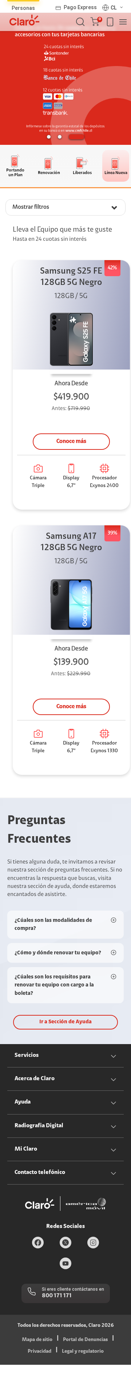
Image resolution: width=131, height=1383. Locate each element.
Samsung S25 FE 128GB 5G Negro (71, 277)
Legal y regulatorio (83, 1351)
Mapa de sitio (37, 1340)
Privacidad (39, 1351)
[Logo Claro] (24, 20)
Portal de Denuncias (85, 1340)
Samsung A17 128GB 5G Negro (71, 542)
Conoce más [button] (71, 441)
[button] (96, 22)
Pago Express (80, 7)
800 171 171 (57, 1296)
